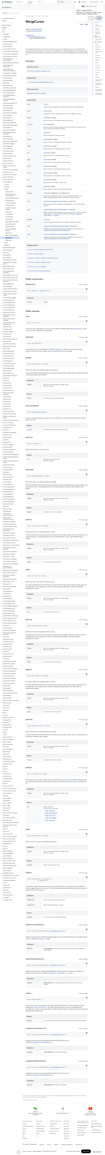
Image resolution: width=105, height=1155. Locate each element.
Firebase (56, 1144)
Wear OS (52, 1126)
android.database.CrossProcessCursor (47, 258)
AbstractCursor (36, 31)
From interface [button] (39, 71)
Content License (65, 1095)
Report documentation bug (96, 1127)
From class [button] (40, 82)
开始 (99, 18)
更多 (39, 2)
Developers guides (81, 1127)
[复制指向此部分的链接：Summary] (35, 61)
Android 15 (66, 1128)
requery (46, 219)
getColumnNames (48, 124)
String (29, 173)
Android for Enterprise (28, 1126)
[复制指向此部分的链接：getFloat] (33, 520)
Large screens (53, 1123)
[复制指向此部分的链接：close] (31, 317)
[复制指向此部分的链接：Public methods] (41, 311)
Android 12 (66, 1136)
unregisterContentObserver (52, 226)
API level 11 (85, 767)
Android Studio (94, 2)
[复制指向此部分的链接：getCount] (34, 437)
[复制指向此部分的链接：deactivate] (35, 337)
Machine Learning (40, 1126)
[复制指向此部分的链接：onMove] (33, 873)
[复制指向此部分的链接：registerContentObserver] (45, 925)
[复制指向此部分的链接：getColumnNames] (40, 406)
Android (25, 1123)
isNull (46, 186)
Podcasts (25, 1138)
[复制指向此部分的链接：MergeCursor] (37, 284)
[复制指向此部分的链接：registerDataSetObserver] (45, 959)
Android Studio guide (82, 1125)
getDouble (47, 139)
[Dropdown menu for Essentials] (24, 2)
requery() (73, 113)
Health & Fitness (40, 1128)
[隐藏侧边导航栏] (18, 1152)
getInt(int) (73, 781)
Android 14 (66, 1131)
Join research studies (96, 1132)
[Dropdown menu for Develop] (34, 2)
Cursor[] (37, 93)
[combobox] (64, 1)
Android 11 (66, 1138)
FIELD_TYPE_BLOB (50, 820)
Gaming (38, 1123)
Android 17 (66, 1123)
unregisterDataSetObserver (52, 234)
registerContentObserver (51, 201)
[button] (10, 27)
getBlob (46, 117)
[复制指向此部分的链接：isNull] (31, 829)
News (24, 1133)
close (45, 104)
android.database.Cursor (43, 71)
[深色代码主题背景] (87, 289)
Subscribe (86, 1151)
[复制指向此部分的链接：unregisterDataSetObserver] (47, 1061)
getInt (46, 153)
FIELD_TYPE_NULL (50, 810)
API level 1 (85, 284)
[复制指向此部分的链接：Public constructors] (44, 279)
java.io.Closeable (41, 266)
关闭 (91, 18)
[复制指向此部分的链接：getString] (33, 719)
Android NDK (80, 1135)
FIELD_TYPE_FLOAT (50, 815)
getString (47, 173)
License (29, 1151)
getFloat (46, 146)
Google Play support (96, 1130)
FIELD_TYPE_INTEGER (51, 813)
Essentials (19, 2)
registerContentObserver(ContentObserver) (57, 230)
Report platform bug (96, 1123)
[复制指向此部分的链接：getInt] (31, 570)
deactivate (47, 111)
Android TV (52, 1133)
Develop (30, 2)
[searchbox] (10, 13)
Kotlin (81, 24)
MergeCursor (30, 93)
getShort (46, 166)
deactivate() (47, 215)
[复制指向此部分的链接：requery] (32, 993)
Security (25, 1128)
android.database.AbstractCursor (36, 36)
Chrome (49, 1144)
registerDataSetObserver (51, 209)
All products (79, 1144)
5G (37, 1136)
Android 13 (66, 1133)
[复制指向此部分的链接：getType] (33, 768)
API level (3, 29)
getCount (46, 132)
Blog (24, 1136)
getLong (46, 159)
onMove (46, 193)
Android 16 (66, 1126)
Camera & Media (40, 1131)
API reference (6, 7)
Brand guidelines (37, 1151)
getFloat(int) (82, 781)
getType (46, 179)
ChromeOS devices (55, 1128)
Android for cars (54, 1131)
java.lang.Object (30, 35)
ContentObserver (64, 201)
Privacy (38, 1133)
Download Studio (81, 1132)
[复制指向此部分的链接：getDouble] (34, 470)
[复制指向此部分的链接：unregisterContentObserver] (47, 1028)
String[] (30, 124)
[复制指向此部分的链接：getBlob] (32, 358)
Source (24, 1131)
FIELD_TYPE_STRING (50, 818)
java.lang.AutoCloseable (43, 271)
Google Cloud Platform (67, 1144)
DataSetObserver (64, 209)
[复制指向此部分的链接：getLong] (33, 620)
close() (56, 215)
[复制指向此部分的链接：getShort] (33, 670)
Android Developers (30, 16)
